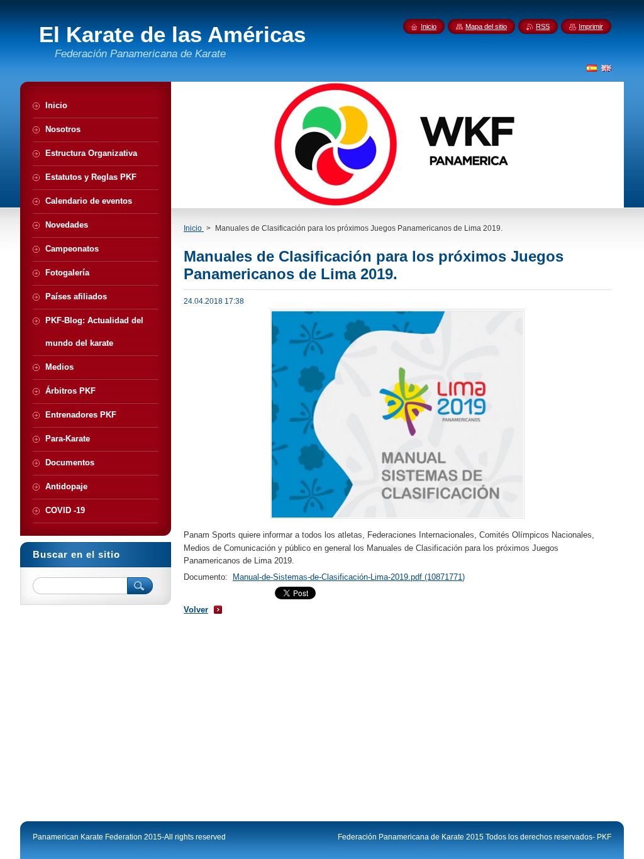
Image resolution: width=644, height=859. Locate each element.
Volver (196, 609)
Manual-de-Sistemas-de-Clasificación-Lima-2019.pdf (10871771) (349, 577)
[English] (606, 68)
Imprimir (591, 26)
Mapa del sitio (486, 26)
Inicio (194, 228)
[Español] (592, 68)
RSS (543, 26)
